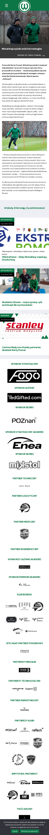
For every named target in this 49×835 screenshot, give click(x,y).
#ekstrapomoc (8, 251)
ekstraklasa (18, 251)
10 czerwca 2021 (7, 319)
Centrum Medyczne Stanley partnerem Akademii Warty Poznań (21, 349)
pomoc (36, 251)
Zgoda (14, 831)
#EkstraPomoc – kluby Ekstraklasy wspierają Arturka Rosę (24, 258)
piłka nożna (28, 251)
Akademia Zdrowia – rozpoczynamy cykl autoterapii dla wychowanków (22, 303)
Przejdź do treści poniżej (29, 55)
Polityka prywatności (29, 831)
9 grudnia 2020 (6, 224)
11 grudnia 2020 (6, 274)
